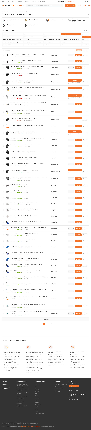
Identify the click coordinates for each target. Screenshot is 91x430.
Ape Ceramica (38, 404)
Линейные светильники (22, 405)
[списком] (87, 30)
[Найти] (61, 5)
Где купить (57, 389)
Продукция (4, 381)
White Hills (37, 389)
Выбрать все (7, 50)
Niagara (36, 395)
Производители (5, 384)
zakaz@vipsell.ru (74, 390)
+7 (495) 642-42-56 (61, 1)
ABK (36, 408)
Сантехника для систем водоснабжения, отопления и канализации (23, 386)
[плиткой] (85, 30)
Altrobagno (37, 397)
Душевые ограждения (22, 397)
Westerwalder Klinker (39, 413)
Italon (36, 388)
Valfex (36, 393)
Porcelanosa (37, 399)
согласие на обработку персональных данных (30, 426)
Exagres (36, 411)
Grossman (37, 400)
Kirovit (36, 410)
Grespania (37, 402)
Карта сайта (57, 391)
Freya (36, 386)
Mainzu (36, 406)
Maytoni (36, 384)
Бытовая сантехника (21, 395)
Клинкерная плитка (21, 407)
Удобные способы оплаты (61, 384)
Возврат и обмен (59, 388)
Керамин (37, 391)
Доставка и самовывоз (60, 386)
